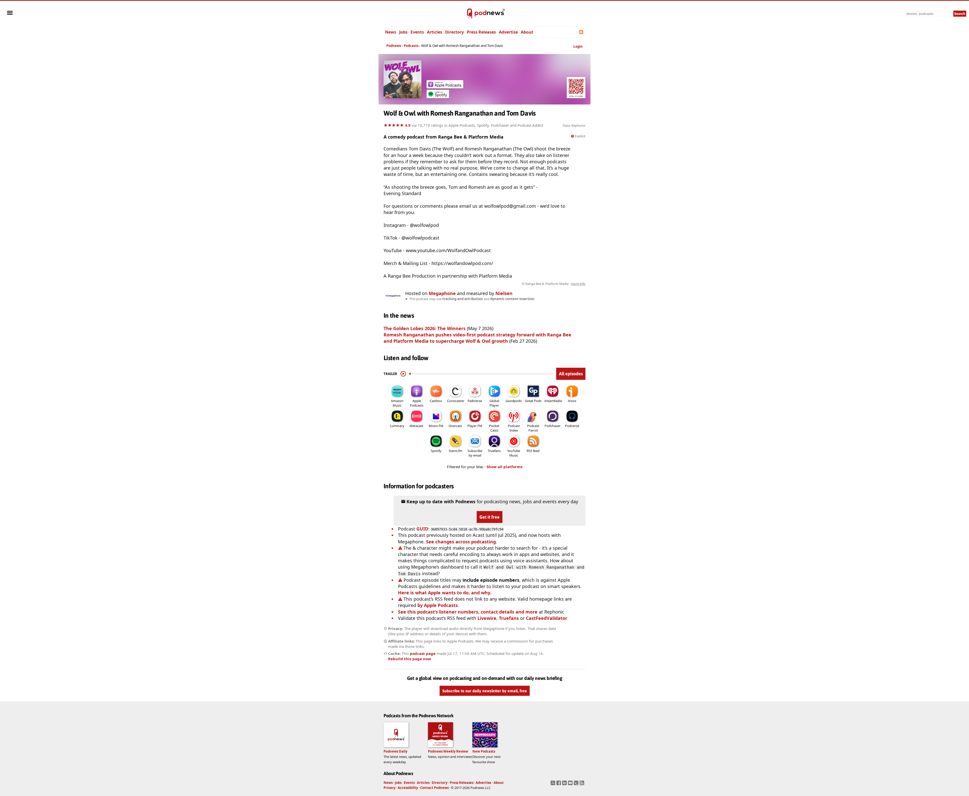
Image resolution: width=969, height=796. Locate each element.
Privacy (389, 787)
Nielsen (504, 293)
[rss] (582, 784)
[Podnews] (470, 13)
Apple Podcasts (416, 403)
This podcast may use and (471, 299)
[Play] (403, 374)
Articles (434, 32)
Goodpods (514, 401)
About (527, 32)
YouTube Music (513, 453)
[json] (577, 784)
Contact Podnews (434, 787)
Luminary (397, 425)
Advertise (508, 32)
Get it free (489, 517)
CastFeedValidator (546, 618)
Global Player (494, 403)
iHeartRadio (553, 401)
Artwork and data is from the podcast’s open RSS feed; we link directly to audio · (505, 283)
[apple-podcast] (444, 87)
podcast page (423, 653)
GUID (422, 529)
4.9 (408, 125)
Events (417, 32)
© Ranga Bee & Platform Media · (553, 283)
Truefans (494, 450)
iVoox (572, 401)
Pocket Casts (494, 428)
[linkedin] (565, 784)
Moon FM (436, 425)
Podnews (393, 45)
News (390, 32)
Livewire (486, 618)
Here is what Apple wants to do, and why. (444, 593)
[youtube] (571, 784)
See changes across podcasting (461, 542)
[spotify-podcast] (437, 96)
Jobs (403, 32)
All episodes (571, 373)
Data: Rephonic (574, 125)
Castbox (436, 401)
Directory (454, 32)
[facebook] (559, 784)
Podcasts (411, 45)
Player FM (474, 425)
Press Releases (481, 32)
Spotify (436, 450)
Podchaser (552, 425)
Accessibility (408, 787)
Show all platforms (504, 466)
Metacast (416, 425)
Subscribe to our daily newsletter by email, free (484, 690)
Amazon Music (397, 403)
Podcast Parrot (533, 428)
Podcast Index (514, 428)
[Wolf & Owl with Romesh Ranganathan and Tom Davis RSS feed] (581, 32)
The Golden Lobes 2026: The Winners (425, 328)
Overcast (455, 425)
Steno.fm (455, 450)
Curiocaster (455, 401)
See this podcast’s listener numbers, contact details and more (467, 612)
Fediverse (475, 401)
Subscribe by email (475, 453)
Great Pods (533, 401)
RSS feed (533, 450)
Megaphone (442, 293)
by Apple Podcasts (437, 605)
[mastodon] (553, 784)
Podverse (572, 425)
